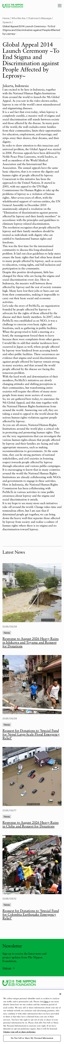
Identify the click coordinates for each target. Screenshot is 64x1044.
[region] (32, 1017)
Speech (6, 22)
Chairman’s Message (39, 18)
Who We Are (18, 18)
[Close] (60, 994)
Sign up (6, 968)
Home (5, 18)
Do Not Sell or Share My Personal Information (32, 1038)
